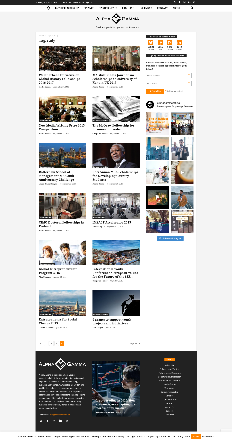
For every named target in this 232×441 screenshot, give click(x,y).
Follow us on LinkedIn (170, 380)
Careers (169, 410)
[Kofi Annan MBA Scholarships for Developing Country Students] (116, 155)
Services (146, 7)
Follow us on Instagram (169, 376)
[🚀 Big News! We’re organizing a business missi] (157, 148)
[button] (191, 8)
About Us (169, 407)
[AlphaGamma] (117, 18)
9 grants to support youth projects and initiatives (111, 321)
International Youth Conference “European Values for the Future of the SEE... (115, 273)
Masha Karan (45, 87)
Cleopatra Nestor (99, 133)
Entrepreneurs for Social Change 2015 (58, 321)
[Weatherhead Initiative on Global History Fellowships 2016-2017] (62, 58)
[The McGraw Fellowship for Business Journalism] (116, 109)
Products (128, 7)
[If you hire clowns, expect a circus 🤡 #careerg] (182, 221)
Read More (208, 436)
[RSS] (194, 2)
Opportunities (108, 7)
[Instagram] (184, 2)
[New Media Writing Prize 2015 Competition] (62, 109)
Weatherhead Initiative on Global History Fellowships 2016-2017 (59, 79)
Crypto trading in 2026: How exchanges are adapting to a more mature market (115, 404)
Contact (162, 7)
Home (41, 35)
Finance (88, 7)
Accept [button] (196, 436)
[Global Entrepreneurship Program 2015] (62, 252)
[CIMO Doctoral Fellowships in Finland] (62, 206)
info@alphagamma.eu (60, 415)
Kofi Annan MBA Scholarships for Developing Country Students (115, 176)
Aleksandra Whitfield (104, 412)
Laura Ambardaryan (48, 184)
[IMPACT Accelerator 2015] (116, 206)
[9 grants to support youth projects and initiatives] (116, 303)
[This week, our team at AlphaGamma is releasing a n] (182, 197)
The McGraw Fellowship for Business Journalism (113, 127)
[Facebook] (179, 2)
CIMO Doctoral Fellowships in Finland (61, 224)
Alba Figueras (45, 277)
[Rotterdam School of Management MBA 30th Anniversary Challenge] (62, 155)
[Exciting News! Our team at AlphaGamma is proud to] (182, 123)
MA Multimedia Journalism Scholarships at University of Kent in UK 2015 (114, 79)
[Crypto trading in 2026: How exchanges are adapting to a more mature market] (116, 389)
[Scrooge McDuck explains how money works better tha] (157, 197)
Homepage (169, 388)
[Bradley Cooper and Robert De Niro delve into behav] (182, 172)
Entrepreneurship (67, 7)
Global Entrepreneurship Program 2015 (58, 271)
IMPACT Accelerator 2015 (111, 222)
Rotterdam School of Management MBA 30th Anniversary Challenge (56, 176)
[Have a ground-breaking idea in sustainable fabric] (157, 172)
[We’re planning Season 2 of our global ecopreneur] (157, 221)
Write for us (78, 2)
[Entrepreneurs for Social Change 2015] (62, 303)
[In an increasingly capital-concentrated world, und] (157, 123)
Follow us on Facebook (170, 373)
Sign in (89, 2)
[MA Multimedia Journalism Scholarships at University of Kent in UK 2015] (116, 58)
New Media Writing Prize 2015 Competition (62, 127)
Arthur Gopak (98, 226)
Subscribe (67, 2)
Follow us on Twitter (170, 369)
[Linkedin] (189, 2)
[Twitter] (175, 2)
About (176, 7)
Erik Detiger (97, 327)
